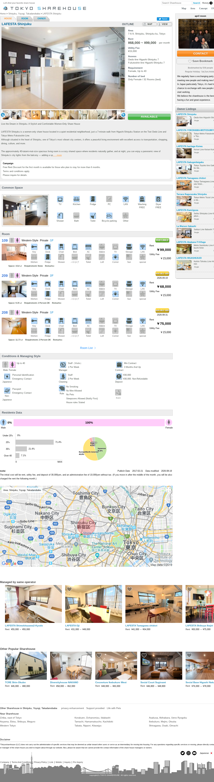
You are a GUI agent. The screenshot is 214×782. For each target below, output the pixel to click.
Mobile (59, 762)
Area (192, 8)
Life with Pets (114, 708)
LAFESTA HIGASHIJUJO (189, 258)
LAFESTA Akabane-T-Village (191, 242)
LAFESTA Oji (72, 625)
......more (57, 155)
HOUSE (8, 18)
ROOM (24, 18)
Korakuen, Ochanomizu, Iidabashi (92, 717)
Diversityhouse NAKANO (64, 682)
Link (51, 762)
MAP (149, 24)
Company (4, 762)
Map (184, 8)
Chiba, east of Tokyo (11, 717)
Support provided (95, 708)
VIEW (165, 24)
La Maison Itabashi (186, 226)
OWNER (41, 18)
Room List (86, 348)
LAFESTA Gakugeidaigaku (190, 162)
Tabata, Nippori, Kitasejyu (88, 725)
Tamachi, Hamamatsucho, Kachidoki (94, 721)
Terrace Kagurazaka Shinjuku (192, 194)
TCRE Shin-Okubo (15, 682)
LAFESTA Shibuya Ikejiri (199, 625)
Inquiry (67, 762)
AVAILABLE (149, 116)
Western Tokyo (8, 725)
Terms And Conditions (22, 762)
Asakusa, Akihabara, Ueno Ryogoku (168, 717)
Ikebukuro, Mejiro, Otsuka (162, 721)
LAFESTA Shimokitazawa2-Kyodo (24, 625)
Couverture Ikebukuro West (111, 682)
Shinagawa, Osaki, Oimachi (163, 725)
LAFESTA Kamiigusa (187, 210)
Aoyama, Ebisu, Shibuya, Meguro (17, 721)
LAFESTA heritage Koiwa (189, 146)
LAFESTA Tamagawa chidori (191, 178)
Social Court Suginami (153, 682)
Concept (203, 8)
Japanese (204, 753)
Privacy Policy (40, 762)
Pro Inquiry (78, 762)
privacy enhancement (72, 708)
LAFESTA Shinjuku (186, 114)
